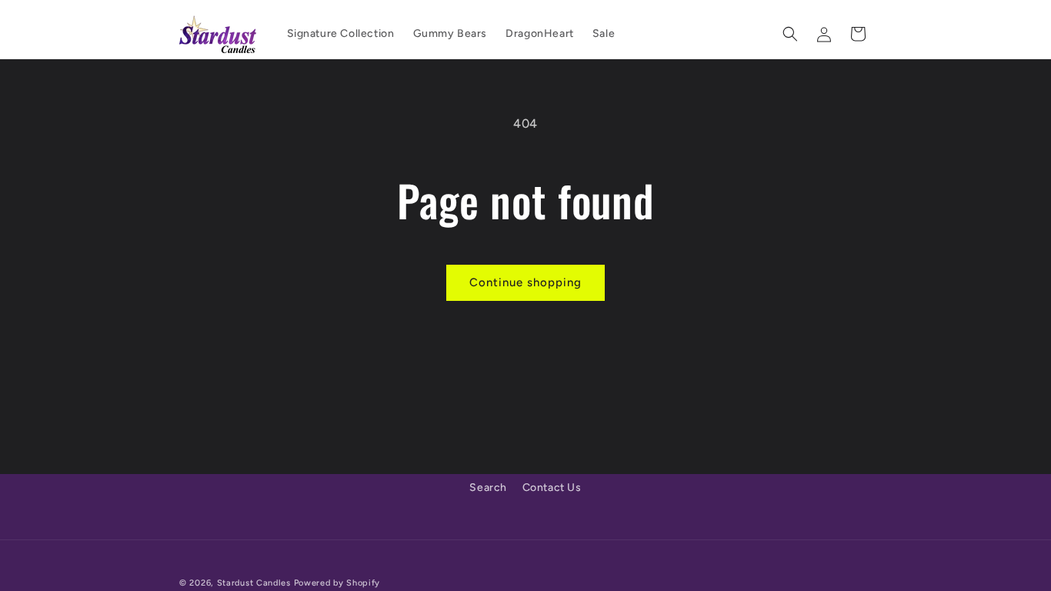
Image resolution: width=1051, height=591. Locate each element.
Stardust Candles (254, 583)
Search (488, 487)
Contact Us (552, 487)
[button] (790, 34)
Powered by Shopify (337, 583)
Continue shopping (525, 282)
